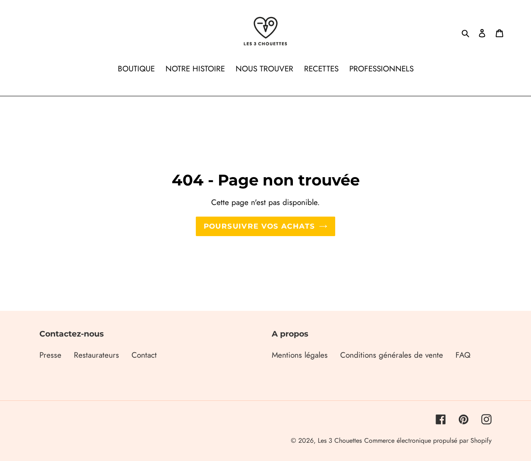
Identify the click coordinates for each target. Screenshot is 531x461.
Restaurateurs (96, 355)
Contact (144, 355)
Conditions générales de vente (391, 355)
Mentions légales (300, 355)
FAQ (462, 355)
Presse (50, 355)
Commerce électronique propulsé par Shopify (428, 440)
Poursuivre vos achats (259, 226)
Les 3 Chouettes (340, 440)
